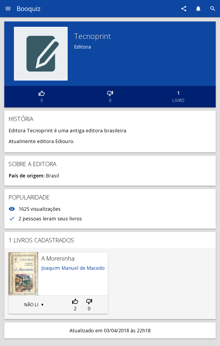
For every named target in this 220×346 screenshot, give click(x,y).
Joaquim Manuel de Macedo (73, 268)
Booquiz (29, 8)
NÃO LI (31, 305)
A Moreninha (58, 258)
